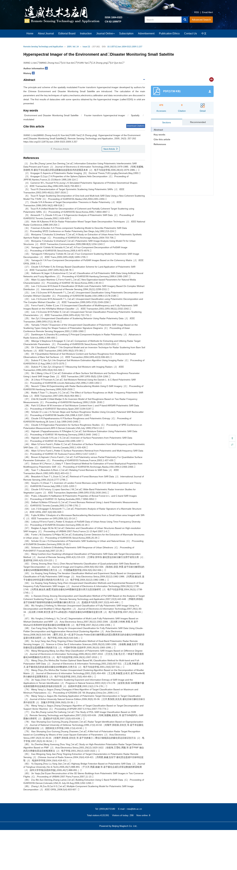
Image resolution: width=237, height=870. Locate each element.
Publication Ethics (169, 33)
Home (29, 33)
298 (131, 815)
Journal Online (104, 33)
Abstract (158, 129)
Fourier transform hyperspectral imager (104, 115)
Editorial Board (66, 33)
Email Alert (207, 12)
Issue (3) (86, 47)
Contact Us (190, 33)
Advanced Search (201, 19)
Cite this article (162, 139)
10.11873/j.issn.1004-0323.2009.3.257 (124, 47)
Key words (159, 134)
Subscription (126, 33)
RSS (196, 12)
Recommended (198, 122)
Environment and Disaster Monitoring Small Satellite (51, 115)
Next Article (110, 149)
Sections (166, 122)
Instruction (86, 33)
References (160, 144)
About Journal (46, 33)
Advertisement (146, 33)
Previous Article (61, 149)
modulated (28, 119)
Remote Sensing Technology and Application (43, 47)
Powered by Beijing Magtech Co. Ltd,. (118, 826)
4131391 (104, 815)
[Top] (232, 438)
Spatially (135, 115)
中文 (204, 33)
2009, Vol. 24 (73, 47)
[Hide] (232, 444)
